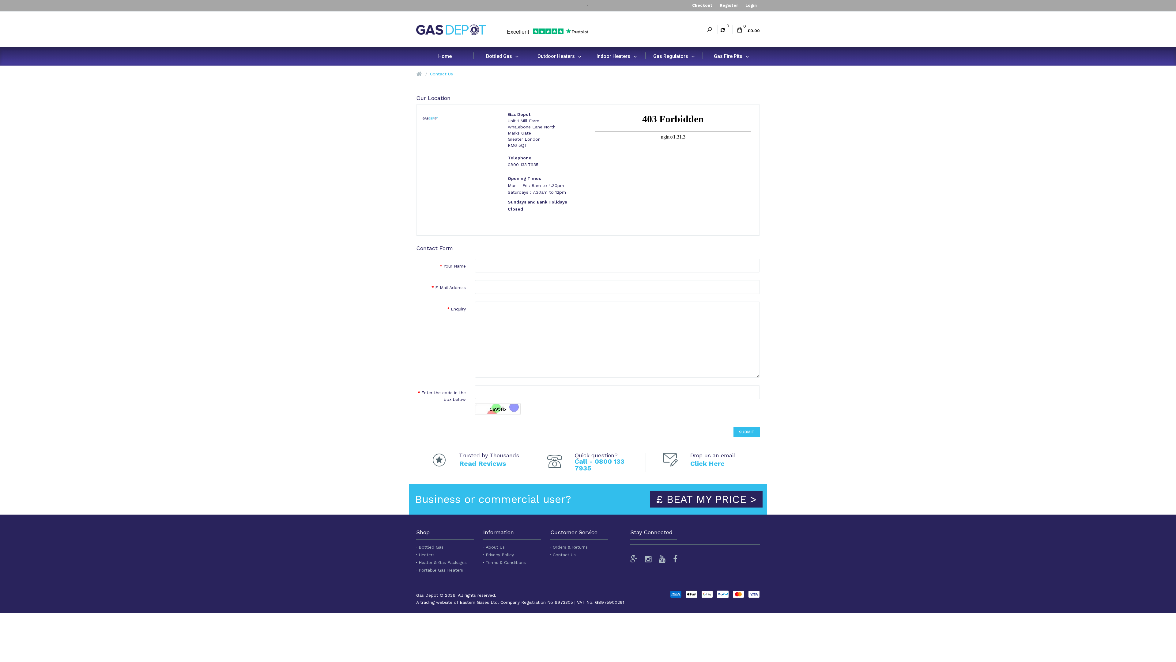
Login (751, 5)
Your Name (454, 266)
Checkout (702, 5)
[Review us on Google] (635, 559)
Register (729, 5)
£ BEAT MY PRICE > (706, 499)
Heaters (427, 554)
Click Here (707, 463)
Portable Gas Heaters (441, 570)
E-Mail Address (450, 287)
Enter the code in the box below (443, 396)
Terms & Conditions (506, 562)
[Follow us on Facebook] (675, 559)
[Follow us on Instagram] (648, 559)
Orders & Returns (570, 547)
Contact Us (441, 73)
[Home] (419, 73)
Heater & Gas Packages (443, 562)
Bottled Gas (431, 547)
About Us (495, 547)
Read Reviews (482, 463)
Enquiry (458, 308)
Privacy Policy (500, 554)
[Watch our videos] (662, 559)
